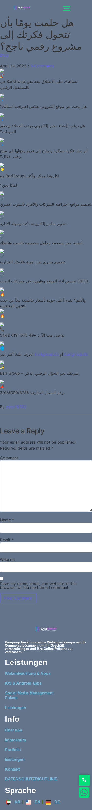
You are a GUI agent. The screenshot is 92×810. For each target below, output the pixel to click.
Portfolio (13, 750)
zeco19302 (16, 406)
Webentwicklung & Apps (28, 673)
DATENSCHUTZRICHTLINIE (31, 779)
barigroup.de (47, 354)
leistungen (15, 759)
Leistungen (15, 708)
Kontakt (12, 769)
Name (7, 520)
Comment (9, 458)
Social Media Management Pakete (29, 695)
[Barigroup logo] (21, 7)
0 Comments (42, 65)
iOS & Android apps (23, 683)
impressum (15, 740)
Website (7, 559)
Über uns (13, 730)
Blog (4, 55)
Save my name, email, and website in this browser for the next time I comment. (38, 585)
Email (6, 540)
